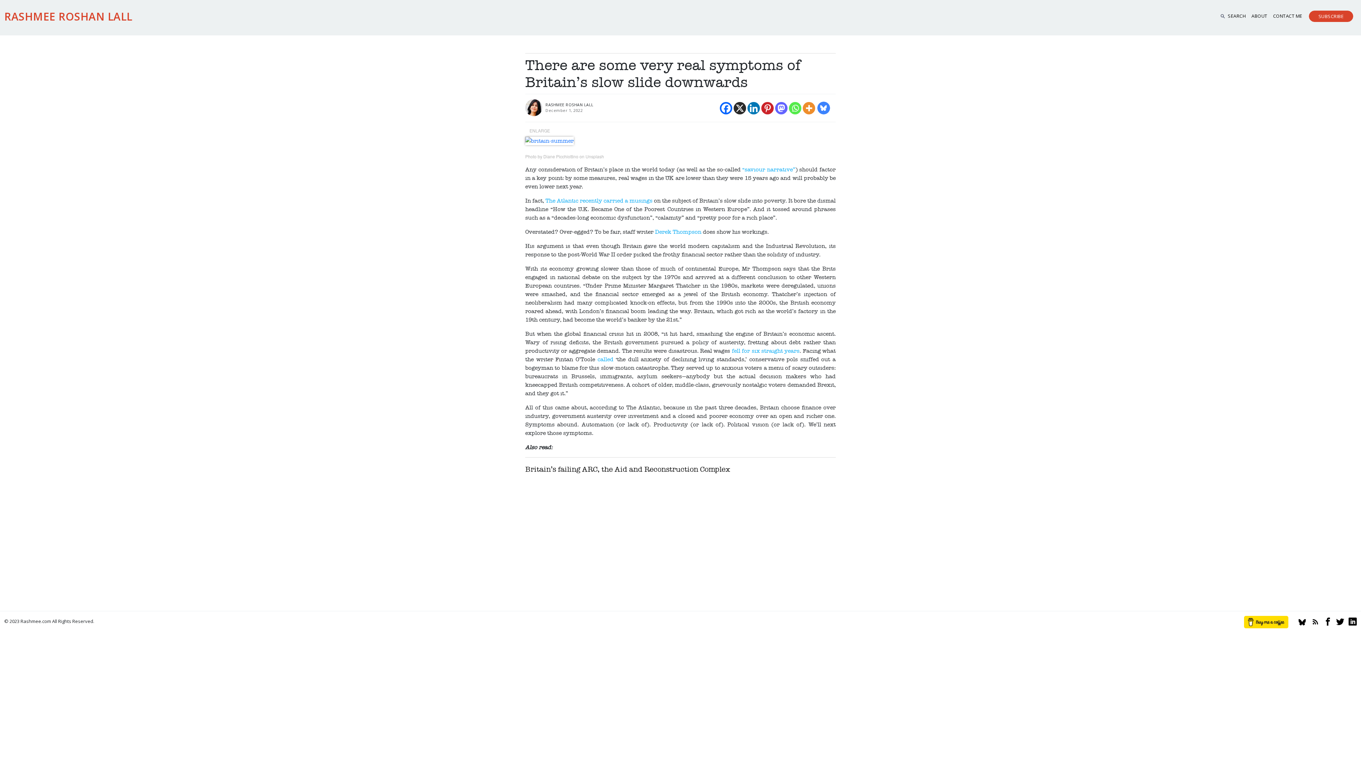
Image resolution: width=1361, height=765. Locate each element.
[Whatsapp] (795, 108)
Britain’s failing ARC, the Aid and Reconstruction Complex (627, 469)
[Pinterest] (767, 108)
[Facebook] (726, 108)
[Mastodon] (781, 108)
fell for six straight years (766, 351)
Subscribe (1331, 16)
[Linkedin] (753, 108)
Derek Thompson (678, 232)
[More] (809, 108)
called (606, 359)
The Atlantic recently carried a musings (599, 201)
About (1259, 16)
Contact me (1288, 16)
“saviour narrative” (768, 169)
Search (1237, 16)
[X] (740, 108)
